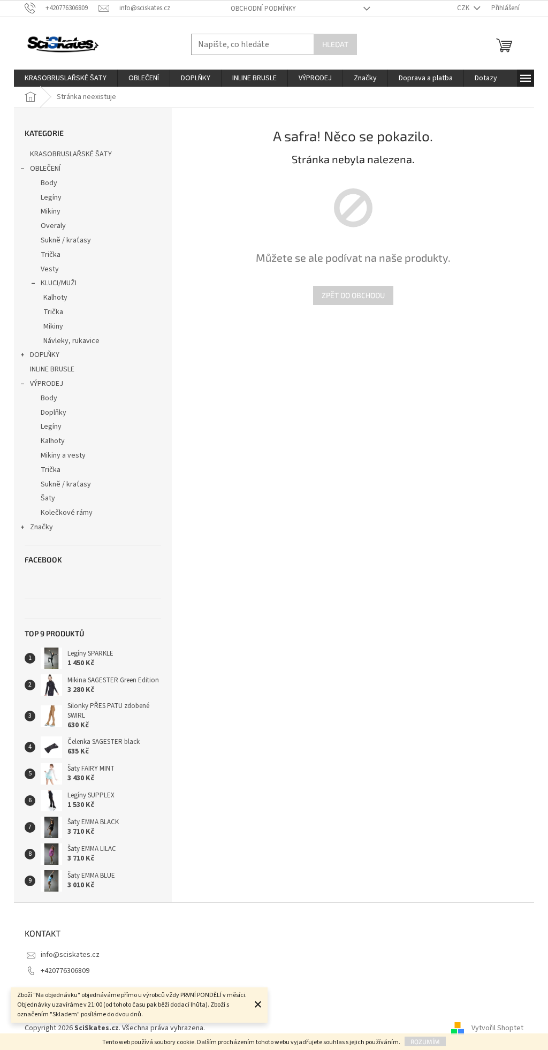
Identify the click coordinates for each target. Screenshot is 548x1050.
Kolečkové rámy (67, 512)
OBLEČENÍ (45, 168)
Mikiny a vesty (63, 455)
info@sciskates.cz (70, 954)
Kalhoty (55, 297)
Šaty (48, 498)
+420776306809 (65, 970)
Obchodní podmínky (263, 8)
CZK (464, 8)
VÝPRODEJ (46, 383)
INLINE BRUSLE (52, 369)
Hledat (335, 44)
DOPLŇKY (44, 354)
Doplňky (53, 412)
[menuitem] (65, 78)
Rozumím (425, 1041)
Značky (41, 527)
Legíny (51, 197)
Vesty (50, 269)
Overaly (53, 225)
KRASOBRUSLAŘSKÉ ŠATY (71, 154)
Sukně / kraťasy (66, 240)
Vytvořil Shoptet (497, 1028)
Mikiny (50, 211)
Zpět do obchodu (353, 295)
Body (49, 183)
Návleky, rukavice (71, 341)
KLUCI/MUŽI (59, 283)
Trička (50, 254)
